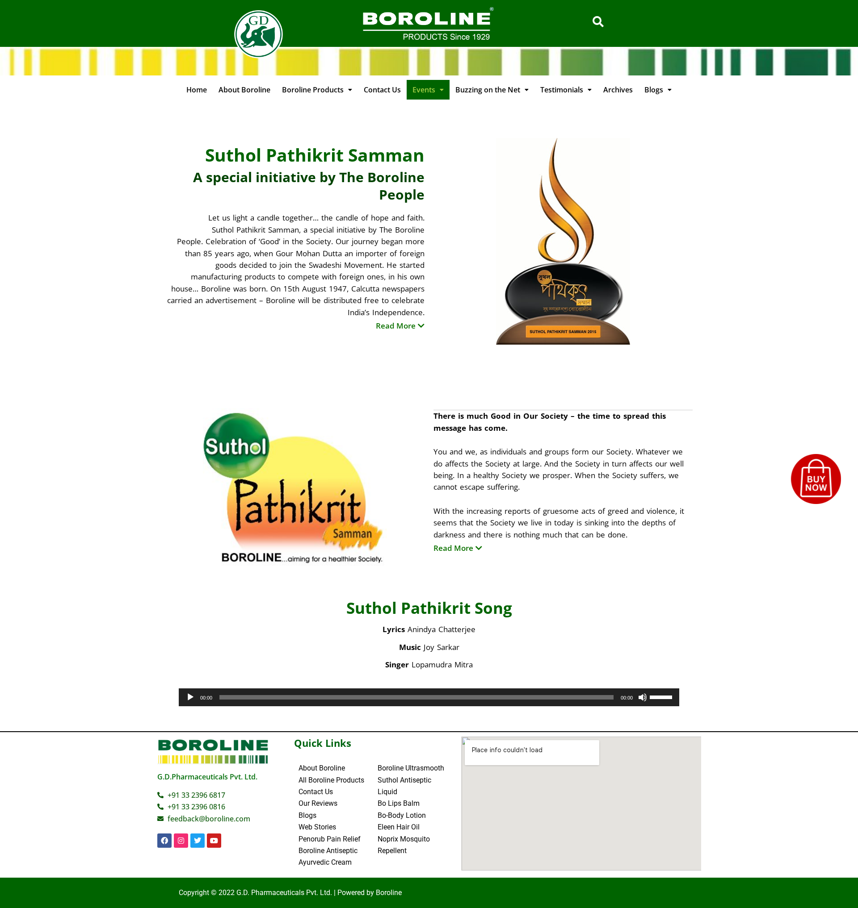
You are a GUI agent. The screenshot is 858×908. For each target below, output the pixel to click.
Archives (618, 90)
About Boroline (244, 90)
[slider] (662, 696)
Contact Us (382, 90)
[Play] (190, 697)
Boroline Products (313, 90)
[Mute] (642, 697)
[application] (429, 697)
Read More (396, 326)
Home (196, 90)
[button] (317, 90)
